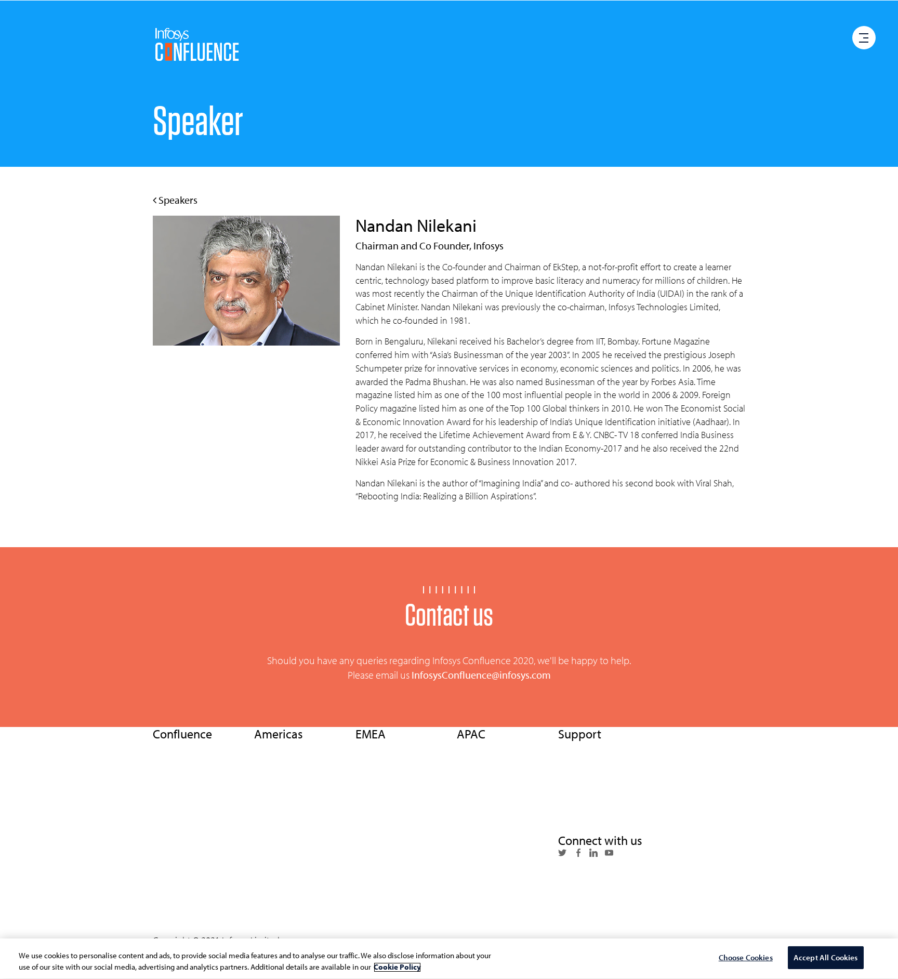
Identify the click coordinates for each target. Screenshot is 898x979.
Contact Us (171, 896)
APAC (162, 859)
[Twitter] (562, 854)
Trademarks (578, 821)
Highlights (272, 747)
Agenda (268, 784)
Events (164, 784)
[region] (449, 958)
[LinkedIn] (593, 854)
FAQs (263, 896)
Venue (265, 840)
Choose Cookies (746, 958)
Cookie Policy (581, 784)
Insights (166, 803)
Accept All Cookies (826, 958)
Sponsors (270, 859)
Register (369, 914)
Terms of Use (579, 747)
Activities (270, 821)
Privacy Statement (589, 766)
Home (163, 747)
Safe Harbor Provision (595, 803)
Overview (169, 766)
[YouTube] (609, 854)
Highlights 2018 (180, 821)
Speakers (176, 199)
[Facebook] (578, 854)
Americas (168, 877)
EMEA (163, 840)
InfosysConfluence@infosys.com (481, 674)
